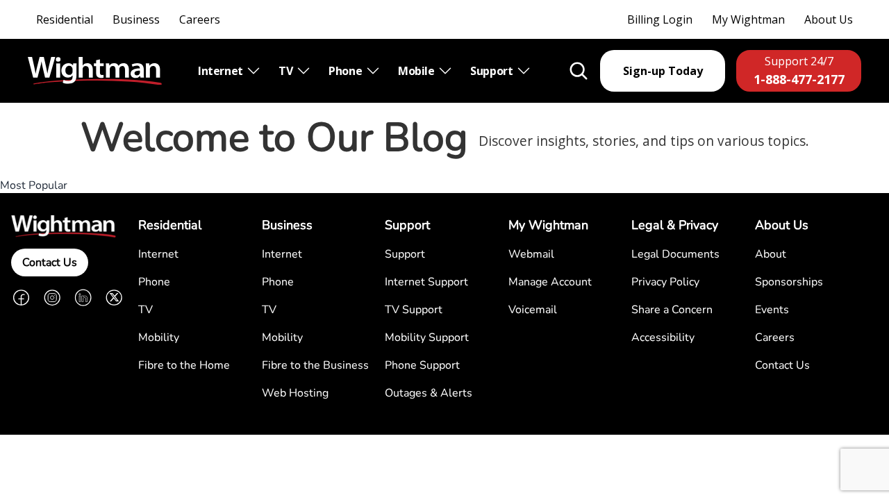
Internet (221, 70)
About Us (828, 19)
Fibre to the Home (184, 365)
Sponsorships (789, 282)
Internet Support (426, 282)
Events (772, 309)
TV (287, 70)
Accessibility (663, 337)
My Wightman (748, 19)
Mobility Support (427, 337)
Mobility (158, 337)
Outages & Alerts (428, 393)
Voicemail (532, 309)
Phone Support (422, 365)
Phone (347, 70)
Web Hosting (295, 393)
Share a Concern (672, 309)
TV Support (413, 309)
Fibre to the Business (315, 365)
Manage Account (550, 282)
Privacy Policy (665, 282)
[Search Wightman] (578, 70)
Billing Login (659, 19)
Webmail (531, 254)
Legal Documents (675, 254)
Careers (199, 19)
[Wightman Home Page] (95, 71)
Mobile (417, 70)
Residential (64, 19)
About (770, 254)
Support (492, 70)
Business (136, 19)
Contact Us (49, 262)
